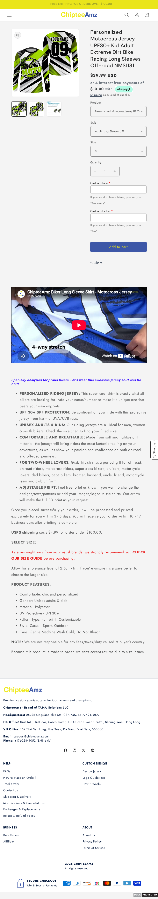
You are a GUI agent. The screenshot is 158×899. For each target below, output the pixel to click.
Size (93, 142)
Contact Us (10, 790)
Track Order (11, 784)
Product (95, 102)
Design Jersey (91, 771)
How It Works (91, 784)
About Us (88, 835)
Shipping (96, 95)
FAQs (6, 771)
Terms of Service (93, 848)
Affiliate (8, 841)
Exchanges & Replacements (22, 809)
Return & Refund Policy (19, 816)
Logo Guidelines (93, 778)
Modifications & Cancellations (24, 803)
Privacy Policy (91, 841)
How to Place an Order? (19, 778)
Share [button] (98, 263)
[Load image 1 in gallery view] (19, 109)
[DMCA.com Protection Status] (145, 896)
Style (93, 122)
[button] (9, 15)
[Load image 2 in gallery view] (36, 109)
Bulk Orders (11, 835)
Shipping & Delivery (17, 797)
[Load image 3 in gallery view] (54, 109)
